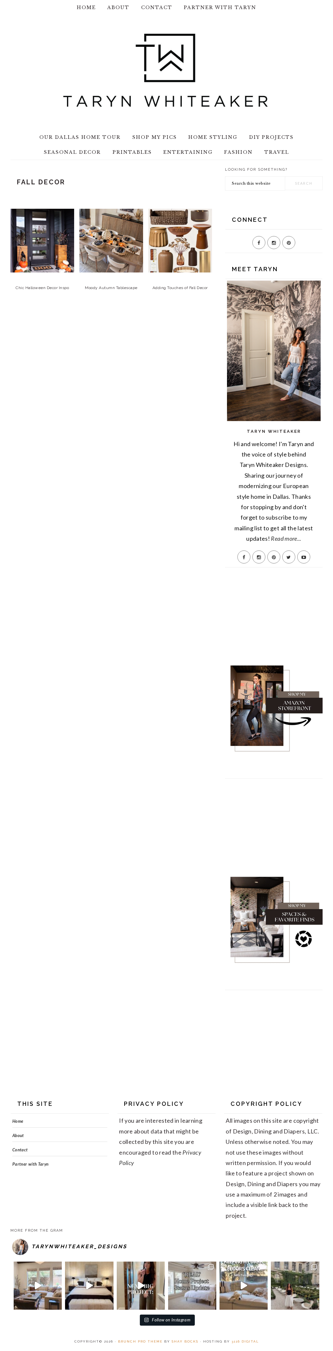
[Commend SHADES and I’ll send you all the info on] (38, 1286)
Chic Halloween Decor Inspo (42, 287)
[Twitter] (288, 556)
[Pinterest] (288, 242)
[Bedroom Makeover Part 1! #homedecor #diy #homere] (89, 1286)
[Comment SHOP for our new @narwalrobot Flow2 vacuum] (244, 1286)
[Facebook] (258, 242)
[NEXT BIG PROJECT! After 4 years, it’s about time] (141, 1286)
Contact (20, 1149)
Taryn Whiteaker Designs (166, 70)
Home (17, 1121)
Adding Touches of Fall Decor (180, 287)
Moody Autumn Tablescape (111, 287)
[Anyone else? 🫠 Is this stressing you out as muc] (192, 1286)
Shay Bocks (185, 1341)
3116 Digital (245, 1341)
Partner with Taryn (30, 1164)
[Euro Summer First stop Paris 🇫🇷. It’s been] (295, 1286)
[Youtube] (303, 556)
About (18, 1135)
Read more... (286, 538)
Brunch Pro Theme (140, 1341)
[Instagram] (273, 242)
